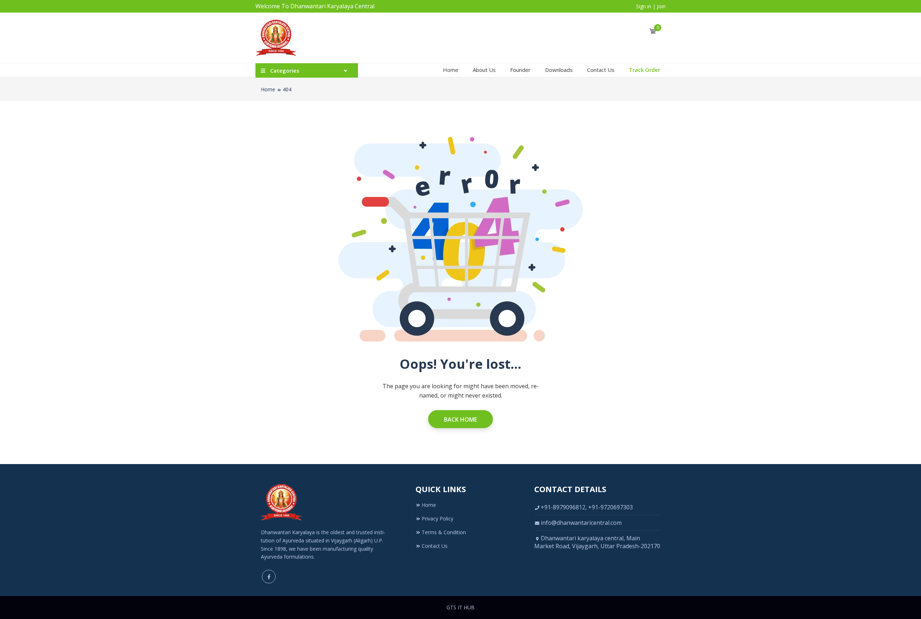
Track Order (644, 69)
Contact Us (600, 69)
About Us (484, 69)
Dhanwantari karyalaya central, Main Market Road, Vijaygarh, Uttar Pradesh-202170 (597, 542)
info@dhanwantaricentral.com (581, 523)
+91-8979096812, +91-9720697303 (587, 507)
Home (450, 69)
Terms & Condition (444, 532)
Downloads (559, 69)
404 (287, 89)
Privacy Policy (437, 518)
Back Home (460, 419)
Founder (520, 69)
